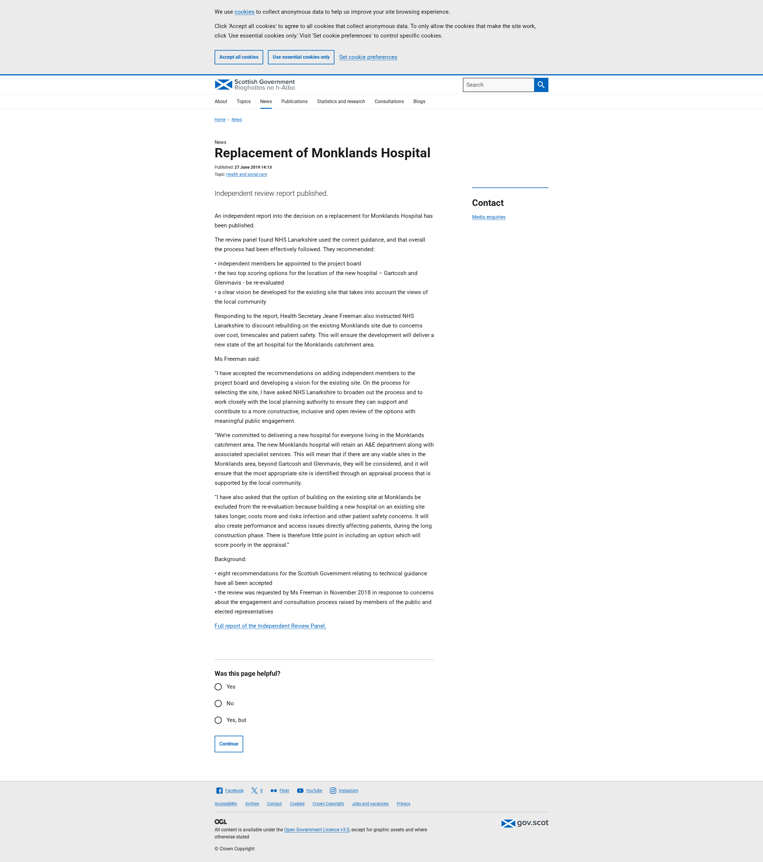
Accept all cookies (238, 57)
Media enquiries (488, 217)
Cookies (297, 803)
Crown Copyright (328, 803)
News (266, 101)
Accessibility (226, 803)
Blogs (419, 101)
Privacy (403, 803)
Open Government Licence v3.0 (316, 830)
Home (220, 119)
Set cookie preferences (368, 57)
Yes (231, 686)
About (221, 101)
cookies (245, 11)
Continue (228, 744)
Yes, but (236, 720)
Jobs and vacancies (370, 803)
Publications (294, 101)
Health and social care (246, 174)
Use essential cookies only (301, 57)
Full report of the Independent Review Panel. (270, 625)
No (230, 703)
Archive (252, 803)
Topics (244, 101)
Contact (274, 803)
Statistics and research (341, 101)
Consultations (389, 101)
